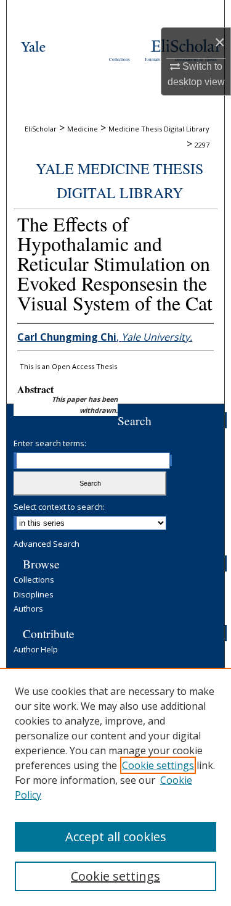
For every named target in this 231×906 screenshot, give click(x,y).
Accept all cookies (115, 836)
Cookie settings (158, 765)
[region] (115, 787)
